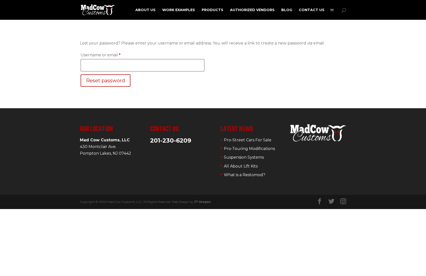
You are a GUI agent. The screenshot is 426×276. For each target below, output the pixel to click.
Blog (286, 10)
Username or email (110, 54)
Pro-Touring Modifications (249, 148)
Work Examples (178, 10)
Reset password (105, 81)
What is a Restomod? (244, 174)
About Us (145, 10)
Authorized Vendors (252, 10)
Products (212, 10)
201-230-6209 (170, 140)
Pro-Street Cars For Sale (247, 140)
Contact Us (311, 10)
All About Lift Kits (241, 166)
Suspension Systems (244, 157)
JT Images (202, 202)
